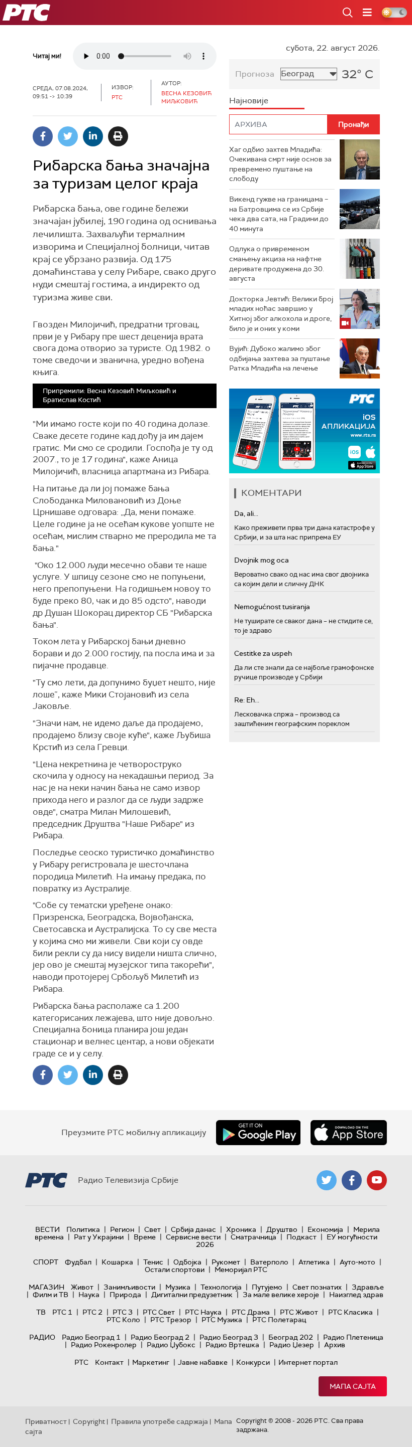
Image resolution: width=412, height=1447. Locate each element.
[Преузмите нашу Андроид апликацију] (258, 1132)
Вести (47, 1229)
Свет (152, 1229)
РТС (81, 1362)
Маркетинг (150, 1362)
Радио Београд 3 (228, 1337)
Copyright (89, 1421)
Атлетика (314, 1262)
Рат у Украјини (99, 1236)
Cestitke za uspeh (263, 653)
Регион (122, 1229)
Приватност (46, 1421)
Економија (325, 1229)
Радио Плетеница (353, 1337)
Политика (83, 1229)
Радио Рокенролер (104, 1344)
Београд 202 (290, 1337)
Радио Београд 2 (160, 1337)
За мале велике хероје (281, 1294)
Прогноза (254, 74)
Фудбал (78, 1262)
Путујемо (267, 1287)
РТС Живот (299, 1312)
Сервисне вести (193, 1236)
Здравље (368, 1287)
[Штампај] (118, 136)
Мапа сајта (353, 1386)
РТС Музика (221, 1319)
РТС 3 (123, 1312)
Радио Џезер (291, 1344)
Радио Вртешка (232, 1344)
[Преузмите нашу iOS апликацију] (349, 1132)
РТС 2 (92, 1312)
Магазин (46, 1287)
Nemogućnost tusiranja (272, 606)
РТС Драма (251, 1312)
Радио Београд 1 (91, 1337)
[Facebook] (43, 136)
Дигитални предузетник (192, 1294)
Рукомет (226, 1262)
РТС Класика (350, 1312)
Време (145, 1236)
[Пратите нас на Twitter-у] (327, 1180)
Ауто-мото (357, 1262)
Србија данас (193, 1229)
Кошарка (117, 1262)
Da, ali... (246, 513)
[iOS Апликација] (304, 431)
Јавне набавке (203, 1362)
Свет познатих (317, 1287)
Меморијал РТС (241, 1269)
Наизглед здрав (356, 1294)
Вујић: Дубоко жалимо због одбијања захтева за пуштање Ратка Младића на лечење (279, 358)
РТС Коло (123, 1319)
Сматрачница (253, 1236)
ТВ (41, 1312)
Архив (334, 1344)
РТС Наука (203, 1312)
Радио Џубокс (171, 1344)
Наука (88, 1294)
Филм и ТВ (50, 1294)
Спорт (45, 1262)
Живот (82, 1287)
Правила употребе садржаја (159, 1421)
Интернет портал (308, 1362)
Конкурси (253, 1362)
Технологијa (221, 1287)
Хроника (241, 1229)
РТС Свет (159, 1312)
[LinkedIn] (93, 136)
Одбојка (187, 1262)
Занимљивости (129, 1287)
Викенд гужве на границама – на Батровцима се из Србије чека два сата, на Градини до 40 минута (279, 214)
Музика (177, 1287)
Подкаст (301, 1236)
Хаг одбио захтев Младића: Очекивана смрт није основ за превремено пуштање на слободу (280, 164)
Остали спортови (174, 1269)
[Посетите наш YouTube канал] (377, 1180)
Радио (42, 1337)
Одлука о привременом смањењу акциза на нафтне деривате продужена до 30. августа (276, 263)
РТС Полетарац (279, 1319)
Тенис (153, 1262)
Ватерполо (269, 1262)
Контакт (109, 1362)
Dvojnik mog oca (261, 560)
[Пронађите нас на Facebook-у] (352, 1180)
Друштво (281, 1229)
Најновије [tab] (248, 100)
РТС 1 (62, 1312)
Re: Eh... (246, 699)
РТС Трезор (170, 1319)
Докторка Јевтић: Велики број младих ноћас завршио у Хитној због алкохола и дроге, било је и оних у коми (281, 313)
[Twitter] (68, 136)
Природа (125, 1294)
